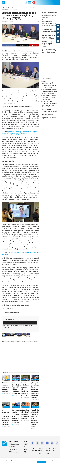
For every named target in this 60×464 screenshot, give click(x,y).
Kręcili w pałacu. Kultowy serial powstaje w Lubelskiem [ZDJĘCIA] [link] (49, 37)
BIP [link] (24, 446)
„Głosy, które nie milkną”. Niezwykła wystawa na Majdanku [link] (25, 414)
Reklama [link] (26, 443)
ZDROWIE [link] (29, 341)
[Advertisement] (20, 356)
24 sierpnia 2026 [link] (6, 393)
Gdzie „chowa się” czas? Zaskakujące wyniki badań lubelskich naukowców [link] (49, 50)
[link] (3, 2)
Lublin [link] (23, 341)
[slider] (34, 322)
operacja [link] (18, 341)
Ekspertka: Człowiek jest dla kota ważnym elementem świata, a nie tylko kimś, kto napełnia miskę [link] (49, 23)
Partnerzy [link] (26, 441)
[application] (20, 322)
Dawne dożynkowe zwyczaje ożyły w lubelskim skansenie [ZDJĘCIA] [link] (25, 389)
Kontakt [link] (25, 444)
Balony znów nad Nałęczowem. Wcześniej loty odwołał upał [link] (49, 31)
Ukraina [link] (12, 341)
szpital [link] (35, 341)
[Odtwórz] (5, 323)
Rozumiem (41, 462)
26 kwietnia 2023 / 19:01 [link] (7, 21)
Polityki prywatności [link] (31, 462)
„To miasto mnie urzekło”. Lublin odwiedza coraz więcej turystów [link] (49, 97)
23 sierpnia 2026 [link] (25, 397)
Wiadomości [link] (6, 379)
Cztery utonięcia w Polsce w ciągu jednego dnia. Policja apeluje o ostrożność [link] (50, 91)
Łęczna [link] (7, 341)
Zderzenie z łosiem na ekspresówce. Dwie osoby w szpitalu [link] (6, 387)
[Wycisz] (30, 323)
